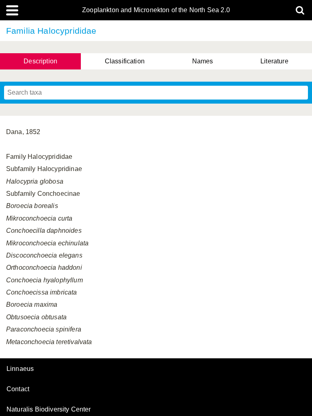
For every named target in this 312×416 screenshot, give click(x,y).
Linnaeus (20, 369)
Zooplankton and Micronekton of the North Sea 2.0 (156, 10)
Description (40, 61)
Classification (125, 61)
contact (17, 389)
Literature (274, 61)
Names (202, 61)
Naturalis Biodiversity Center (48, 409)
